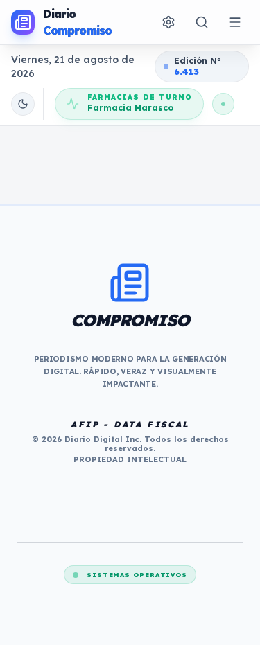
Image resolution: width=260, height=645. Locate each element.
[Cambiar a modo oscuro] (23, 104)
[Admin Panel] (168, 22)
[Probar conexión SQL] (223, 104)
